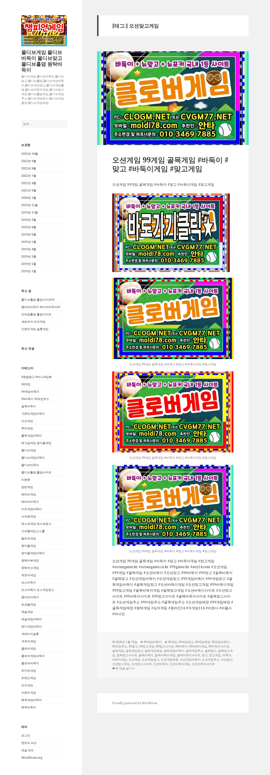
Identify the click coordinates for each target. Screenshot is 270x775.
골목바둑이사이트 (188, 655)
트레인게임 (28, 678)
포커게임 (27, 685)
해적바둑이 (28, 707)
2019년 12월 (29, 205)
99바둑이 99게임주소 (35, 399)
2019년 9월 (28, 220)
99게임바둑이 (30, 392)
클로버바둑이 (30, 663)
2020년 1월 (28, 198)
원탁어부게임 (30, 560)
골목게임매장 (153, 651)
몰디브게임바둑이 (33, 458)
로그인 (25, 736)
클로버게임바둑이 (33, 656)
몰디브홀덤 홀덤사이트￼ (37, 300)
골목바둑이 (28, 406)
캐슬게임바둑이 (31, 619)
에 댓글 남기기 (125, 668)
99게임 (172, 642)
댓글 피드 (27, 750)
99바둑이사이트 (218, 646)
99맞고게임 (146, 646)
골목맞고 (211, 651)
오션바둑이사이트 (203, 664)
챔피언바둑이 (30, 597)
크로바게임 (28, 641)
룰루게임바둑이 (31, 436)
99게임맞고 (186, 642)
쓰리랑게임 (28, 516)
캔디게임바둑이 (31, 626)
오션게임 (134, 660)
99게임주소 (119, 646)
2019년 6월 (28, 234)
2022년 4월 (28, 183)
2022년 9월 (28, 161)
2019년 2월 (28, 264)
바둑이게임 (119, 660)
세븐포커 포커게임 (33, 322)
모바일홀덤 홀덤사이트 (36, 314)
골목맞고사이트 (127, 655)
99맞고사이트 (165, 646)
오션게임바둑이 (190, 660)
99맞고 (133, 646)
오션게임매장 (169, 660)
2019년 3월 (28, 256)
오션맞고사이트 (141, 664)
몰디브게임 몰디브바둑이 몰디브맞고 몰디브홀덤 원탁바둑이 (41, 61)
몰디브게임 (28, 450)
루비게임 (27, 428)
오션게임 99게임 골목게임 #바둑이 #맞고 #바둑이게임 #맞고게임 (170, 164)
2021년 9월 (28, 190)
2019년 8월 (28, 227)
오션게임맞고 (150, 660)
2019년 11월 (29, 212)
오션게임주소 (210, 660)
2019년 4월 (28, 249)
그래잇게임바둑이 (33, 414)
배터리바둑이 (30, 502)
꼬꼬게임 (27, 421)
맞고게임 (215, 655)
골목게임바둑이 (174, 651)
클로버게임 (28, 649)
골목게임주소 (194, 651)
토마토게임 (28, 671)
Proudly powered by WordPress (134, 703)
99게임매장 (202, 642)
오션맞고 (227, 660)
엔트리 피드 (29, 743)
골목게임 (118, 651)
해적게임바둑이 (31, 700)
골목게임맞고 (134, 651)
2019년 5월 (28, 242)
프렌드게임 (28, 693)
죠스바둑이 (28, 582)
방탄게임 (27, 487)
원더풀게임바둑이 (33, 553)
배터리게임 (28, 494)
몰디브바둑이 (30, 465)
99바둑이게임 (198, 646)
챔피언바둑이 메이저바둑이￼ (40, 307)
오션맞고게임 (121, 664)
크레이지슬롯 (30, 634)
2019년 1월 (28, 271)
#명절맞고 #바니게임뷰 (36, 377)
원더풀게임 (28, 546)
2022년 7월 (28, 176)
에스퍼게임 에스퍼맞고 (36, 524)
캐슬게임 (27, 612)
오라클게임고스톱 (33, 531)
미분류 (25, 480)
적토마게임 (28, 575)
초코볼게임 (28, 604)
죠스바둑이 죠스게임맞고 (37, 590)
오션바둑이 (160, 664)
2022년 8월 (28, 168)
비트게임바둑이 (31, 509)
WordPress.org (31, 758)
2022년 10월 (29, 154)
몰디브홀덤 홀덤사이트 (36, 472)
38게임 (25, 384)
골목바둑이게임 (165, 655)
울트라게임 (28, 538)
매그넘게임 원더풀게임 (36, 443)
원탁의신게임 (30, 568)
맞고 (205, 655)
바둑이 (226, 655)
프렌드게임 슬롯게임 (34, 329)
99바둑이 (181, 646)
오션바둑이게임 (180, 664)
